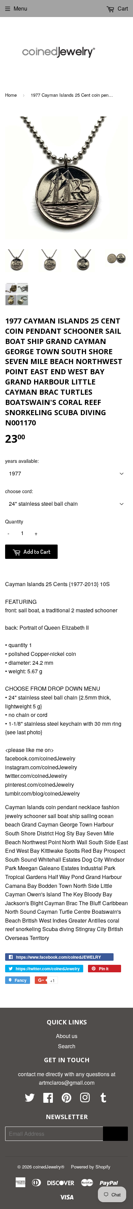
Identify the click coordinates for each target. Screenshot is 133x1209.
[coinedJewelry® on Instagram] (85, 1099)
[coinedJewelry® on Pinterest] (66, 1099)
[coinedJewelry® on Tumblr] (103, 1099)
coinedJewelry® (48, 1166)
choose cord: (19, 491)
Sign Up (115, 1134)
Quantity (14, 521)
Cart (122, 8)
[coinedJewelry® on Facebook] (48, 1099)
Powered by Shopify (90, 1166)
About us (66, 1036)
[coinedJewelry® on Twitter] (30, 1099)
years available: (22, 460)
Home (11, 95)
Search (66, 1046)
